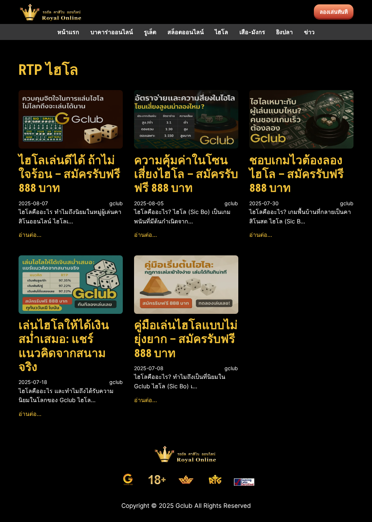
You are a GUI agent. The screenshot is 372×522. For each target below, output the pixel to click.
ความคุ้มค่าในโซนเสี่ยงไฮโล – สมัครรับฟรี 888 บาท (186, 174)
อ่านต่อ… (30, 234)
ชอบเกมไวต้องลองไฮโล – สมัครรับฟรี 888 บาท (296, 174)
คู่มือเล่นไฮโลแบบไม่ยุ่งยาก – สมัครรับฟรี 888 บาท (186, 339)
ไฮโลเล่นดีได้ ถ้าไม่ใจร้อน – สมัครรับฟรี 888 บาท (69, 174)
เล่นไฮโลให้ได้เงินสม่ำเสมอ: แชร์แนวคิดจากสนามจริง (64, 346)
